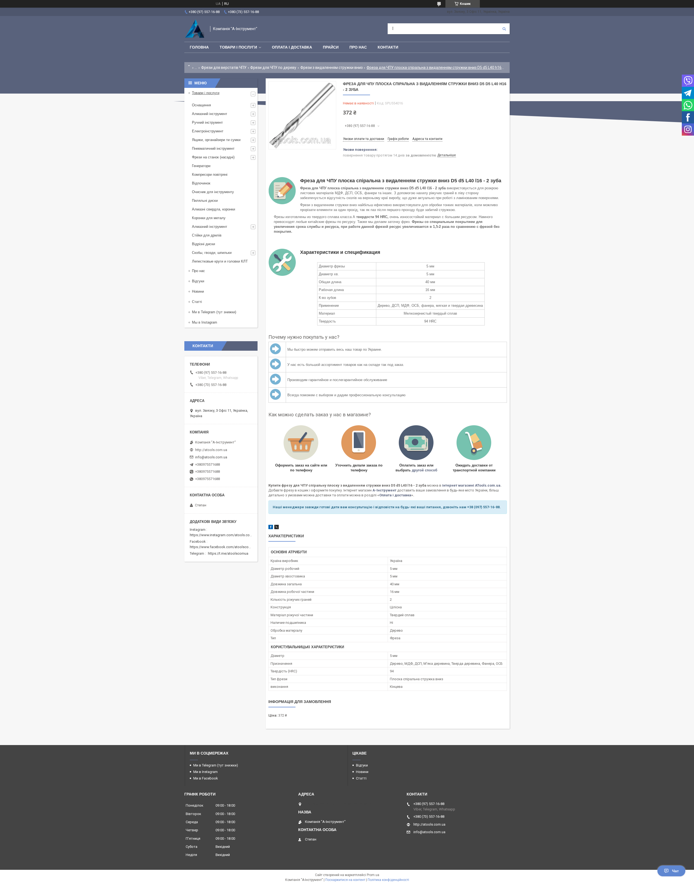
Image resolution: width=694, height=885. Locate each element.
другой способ (424, 470)
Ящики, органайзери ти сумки (216, 140)
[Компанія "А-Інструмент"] (194, 29)
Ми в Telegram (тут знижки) (214, 312)
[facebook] (270, 528)
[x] (276, 528)
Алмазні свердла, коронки (213, 209)
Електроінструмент (207, 131)
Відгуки (198, 281)
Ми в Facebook (205, 778)
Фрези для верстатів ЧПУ (223, 67)
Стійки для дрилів (206, 235)
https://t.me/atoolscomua (228, 553)
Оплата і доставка (292, 47)
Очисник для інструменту (213, 192)
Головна (199, 47)
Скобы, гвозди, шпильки (212, 253)
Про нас (358, 47)
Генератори (201, 166)
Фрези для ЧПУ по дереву (273, 67)
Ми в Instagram (205, 772)
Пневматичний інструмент (213, 148)
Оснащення (201, 105)
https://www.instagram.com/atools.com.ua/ (224, 535)
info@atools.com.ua (211, 457)
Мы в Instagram (204, 322)
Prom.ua (373, 875)
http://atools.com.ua (211, 450)
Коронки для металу (209, 218)
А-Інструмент (384, 490)
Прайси (331, 47)
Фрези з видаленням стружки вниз (331, 67)
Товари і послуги (238, 47)
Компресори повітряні (209, 174)
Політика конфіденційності (388, 880)
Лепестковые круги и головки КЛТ (220, 261)
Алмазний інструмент (209, 114)
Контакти (388, 47)
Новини (198, 291)
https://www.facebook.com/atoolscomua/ (223, 547)
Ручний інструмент (207, 122)
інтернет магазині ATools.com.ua (471, 485)
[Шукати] (504, 28)
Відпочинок (201, 183)
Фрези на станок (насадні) (213, 157)
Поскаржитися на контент (345, 880)
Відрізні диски (203, 244)
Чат (675, 871)
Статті (197, 302)
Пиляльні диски (205, 201)
